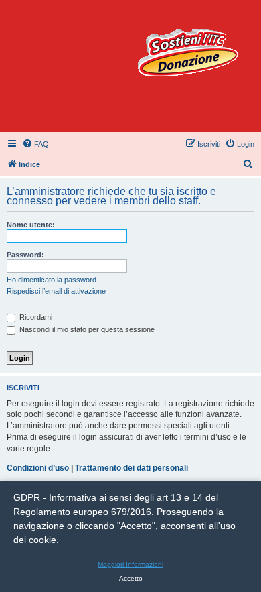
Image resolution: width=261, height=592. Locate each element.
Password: (25, 255)
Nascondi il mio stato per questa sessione (86, 329)
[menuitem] (35, 144)
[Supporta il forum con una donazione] (187, 52)
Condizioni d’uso (38, 468)
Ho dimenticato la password (51, 280)
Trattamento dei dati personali (131, 468)
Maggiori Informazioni (130, 564)
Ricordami (34, 317)
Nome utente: (31, 225)
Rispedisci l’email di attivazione (56, 291)
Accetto (131, 578)
